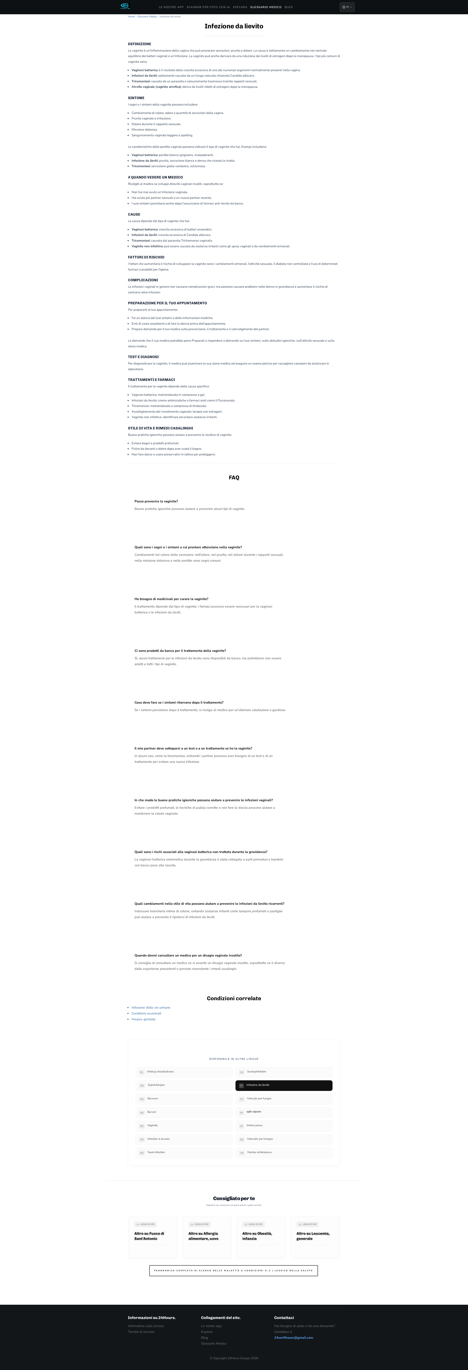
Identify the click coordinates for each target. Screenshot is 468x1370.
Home (131, 16)
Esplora (240, 7)
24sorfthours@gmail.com (293, 1337)
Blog (289, 7)
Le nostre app (171, 7)
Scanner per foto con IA (208, 7)
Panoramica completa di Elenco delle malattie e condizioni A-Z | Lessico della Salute (233, 1270)
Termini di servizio (141, 1332)
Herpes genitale (144, 1019)
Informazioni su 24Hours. (152, 1317)
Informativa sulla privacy (146, 1326)
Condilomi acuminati (146, 1013)
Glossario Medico (266, 7)
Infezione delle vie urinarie (151, 1007)
